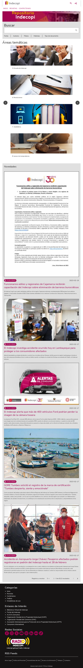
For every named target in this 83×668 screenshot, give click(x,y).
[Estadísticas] (75, 3)
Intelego (50, 666)
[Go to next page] (78, 579)
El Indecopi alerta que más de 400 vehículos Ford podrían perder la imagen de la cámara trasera (41, 413)
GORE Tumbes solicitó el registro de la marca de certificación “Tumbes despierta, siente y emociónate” (37, 487)
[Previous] (5, 103)
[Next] (78, 103)
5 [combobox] (47, 578)
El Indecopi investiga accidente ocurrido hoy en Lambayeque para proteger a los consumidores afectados (39, 349)
